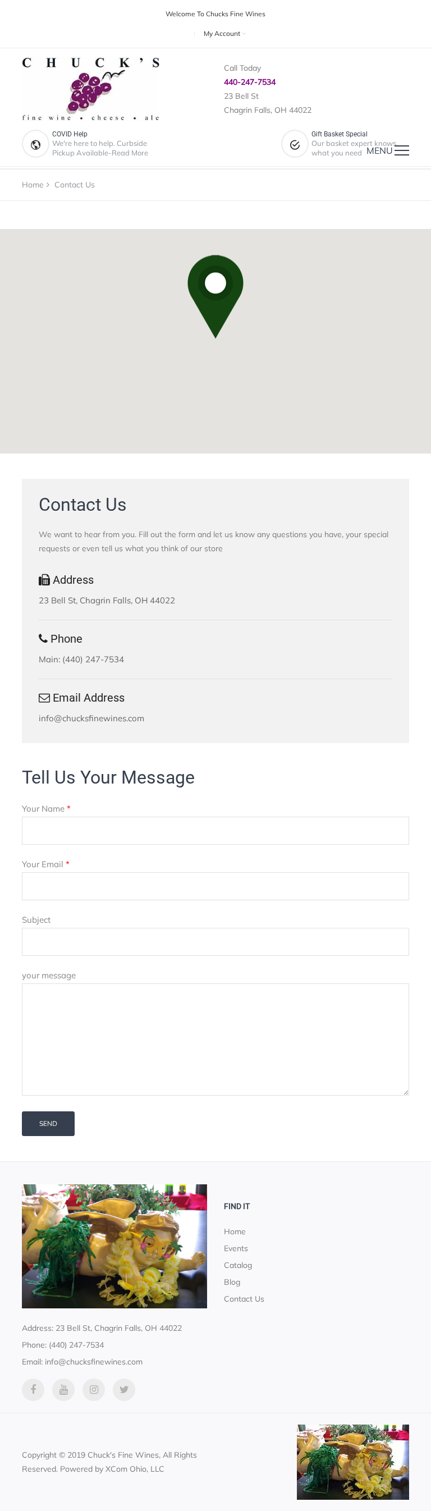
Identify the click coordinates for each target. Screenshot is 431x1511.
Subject (36, 919)
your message (49, 975)
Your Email (46, 864)
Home (33, 185)
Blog (232, 1282)
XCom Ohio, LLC (135, 1469)
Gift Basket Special (339, 134)
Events (236, 1248)
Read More (130, 152)
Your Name (46, 808)
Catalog (238, 1265)
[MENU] (402, 150)
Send (48, 1123)
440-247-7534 (250, 82)
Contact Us (244, 1299)
